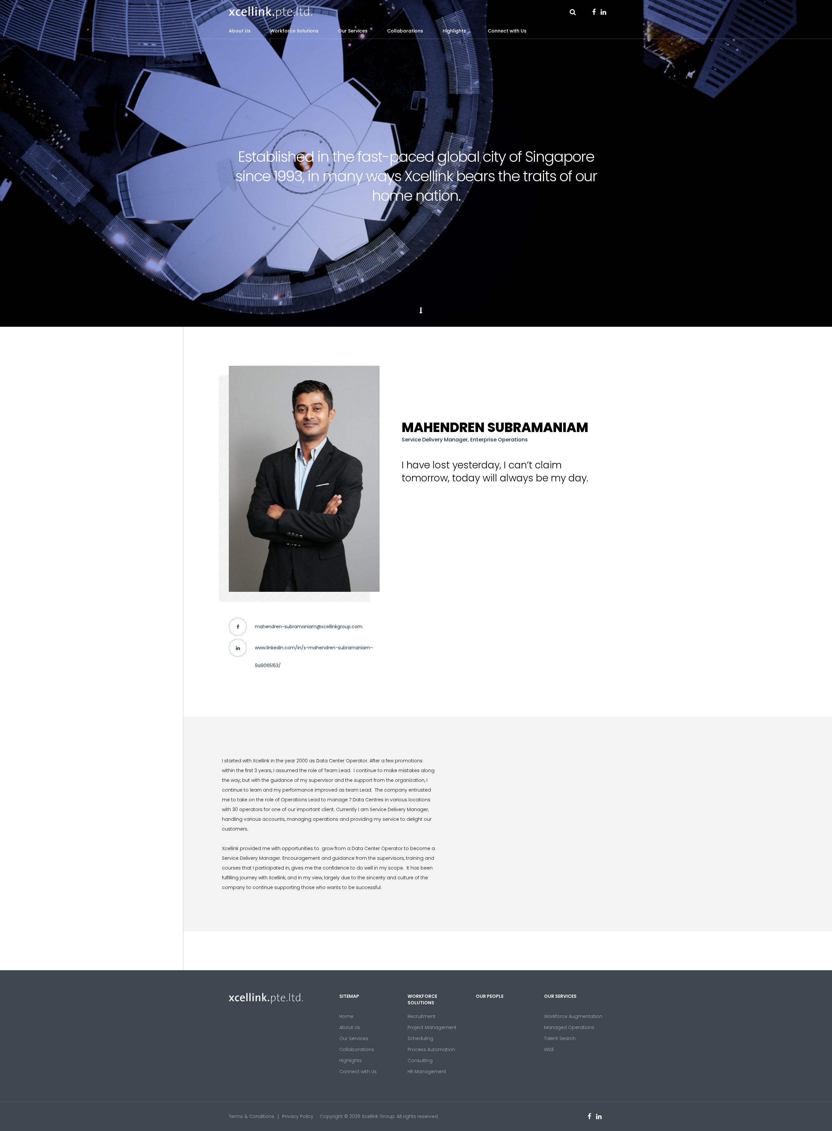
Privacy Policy (297, 1116)
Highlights (454, 31)
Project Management (432, 1027)
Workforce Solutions (294, 31)
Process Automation (431, 1049)
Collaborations (405, 31)
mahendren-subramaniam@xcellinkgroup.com (308, 626)
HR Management (427, 1071)
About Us (240, 31)
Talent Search (560, 1038)
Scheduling (420, 1038)
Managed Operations (569, 1027)
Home (346, 1016)
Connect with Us (507, 31)
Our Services (353, 31)
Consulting (420, 1060)
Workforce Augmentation (573, 1016)
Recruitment (422, 1016)
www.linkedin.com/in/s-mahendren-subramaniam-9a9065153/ (314, 656)
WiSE (549, 1049)
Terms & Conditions (251, 1116)
